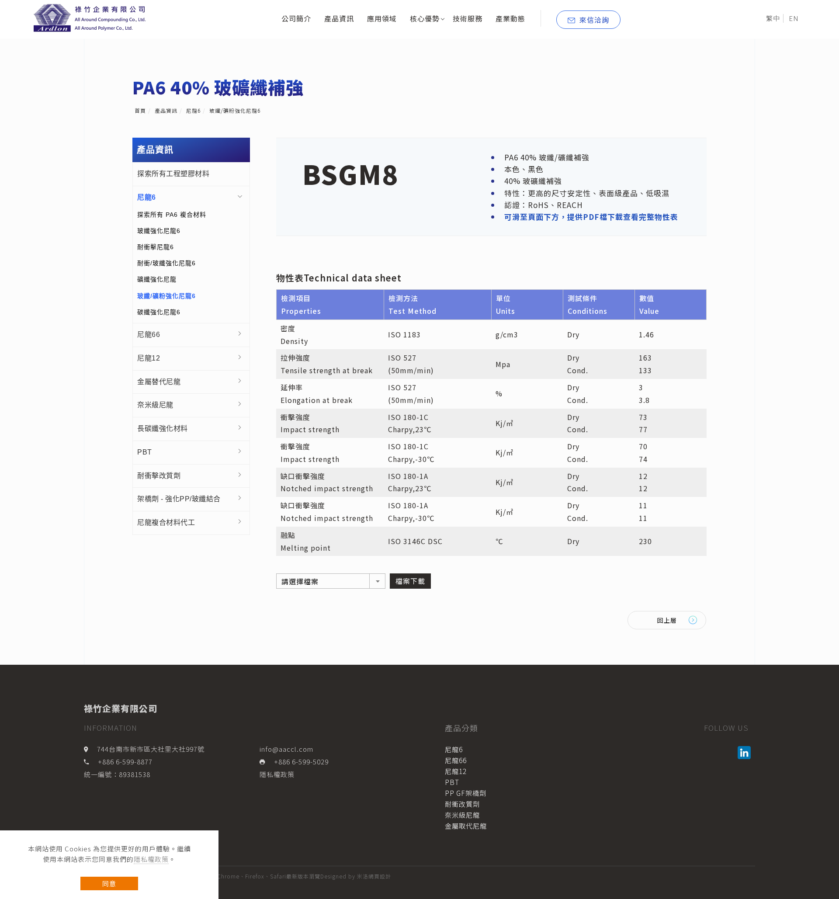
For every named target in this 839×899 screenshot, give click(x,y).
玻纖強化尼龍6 (158, 230)
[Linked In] (745, 752)
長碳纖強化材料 (162, 428)
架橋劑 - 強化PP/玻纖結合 (179, 499)
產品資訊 (339, 18)
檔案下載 (410, 581)
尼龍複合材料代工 (166, 522)
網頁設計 (379, 876)
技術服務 (467, 18)
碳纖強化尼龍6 (158, 312)
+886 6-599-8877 (125, 761)
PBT (144, 452)
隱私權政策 (151, 859)
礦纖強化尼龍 (157, 279)
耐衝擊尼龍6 (155, 246)
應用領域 (382, 18)
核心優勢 (425, 18)
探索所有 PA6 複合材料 (171, 214)
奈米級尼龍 (155, 405)
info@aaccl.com (286, 748)
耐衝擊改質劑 (158, 475)
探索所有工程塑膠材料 (173, 173)
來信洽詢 (594, 19)
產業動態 (510, 18)
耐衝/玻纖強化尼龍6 (166, 263)
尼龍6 (193, 110)
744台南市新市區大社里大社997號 (151, 748)
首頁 (140, 110)
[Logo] (91, 17)
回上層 (667, 620)
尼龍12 (148, 358)
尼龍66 (148, 334)
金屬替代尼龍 (158, 381)
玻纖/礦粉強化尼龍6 (234, 110)
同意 (109, 883)
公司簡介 (296, 18)
